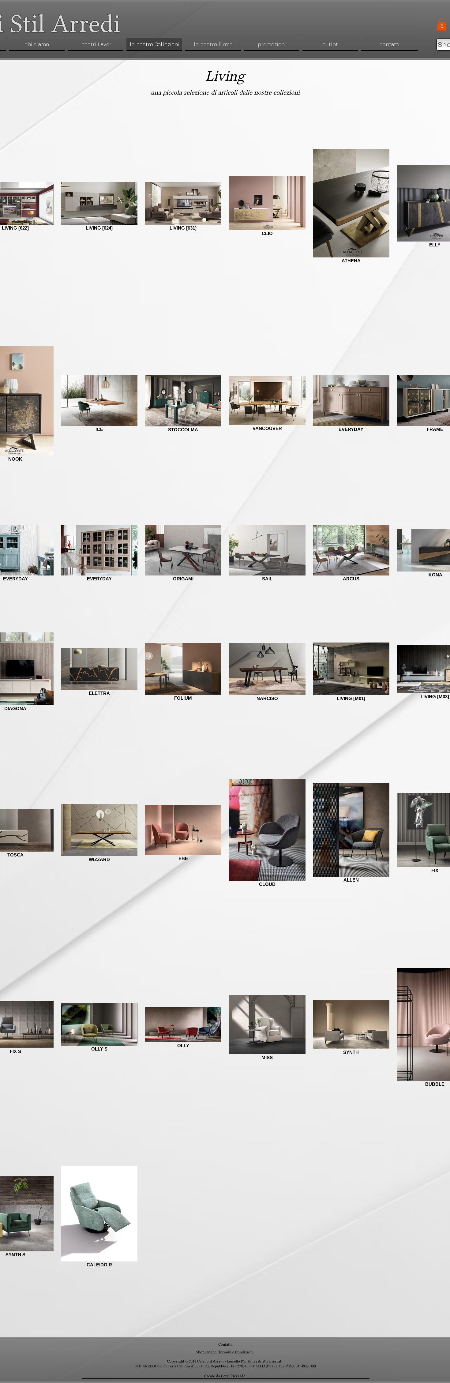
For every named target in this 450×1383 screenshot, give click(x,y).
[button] (442, 24)
